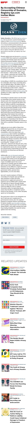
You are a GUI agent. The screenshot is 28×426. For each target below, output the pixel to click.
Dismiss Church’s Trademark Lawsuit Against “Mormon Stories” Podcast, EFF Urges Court (18, 309)
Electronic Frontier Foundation (4, 2)
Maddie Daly (23, 364)
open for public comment (18, 203)
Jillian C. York (17, 320)
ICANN (14, 217)
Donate (16, 2)
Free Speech (5, 217)
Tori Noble (22, 349)
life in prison (21, 91)
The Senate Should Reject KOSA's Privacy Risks (18, 340)
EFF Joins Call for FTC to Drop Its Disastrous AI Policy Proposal (18, 356)
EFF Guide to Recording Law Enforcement (15, 400)
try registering (18, 140)
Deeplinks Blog (14, 267)
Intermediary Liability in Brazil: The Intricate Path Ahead (18, 272)
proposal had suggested (15, 41)
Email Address (6, 240)
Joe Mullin (22, 335)
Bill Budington (17, 395)
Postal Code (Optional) (8, 235)
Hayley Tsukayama (14, 351)
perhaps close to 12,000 (7, 64)
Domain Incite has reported (10, 63)
